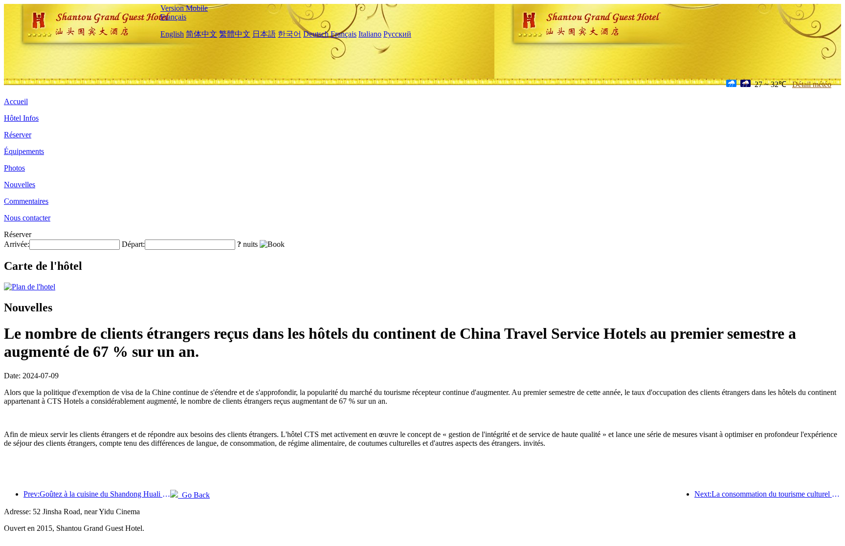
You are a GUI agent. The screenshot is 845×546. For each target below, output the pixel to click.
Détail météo (811, 84)
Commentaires (26, 201)
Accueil (16, 101)
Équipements (24, 151)
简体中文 (201, 34)
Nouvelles (19, 184)
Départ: (133, 244)
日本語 (264, 34)
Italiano (369, 34)
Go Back (194, 495)
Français (173, 17)
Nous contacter (27, 218)
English (172, 34)
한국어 (289, 34)
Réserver (17, 135)
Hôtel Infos (21, 118)
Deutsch (316, 34)
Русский (397, 34)
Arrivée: (16, 244)
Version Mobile (184, 8)
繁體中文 (234, 34)
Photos (14, 168)
